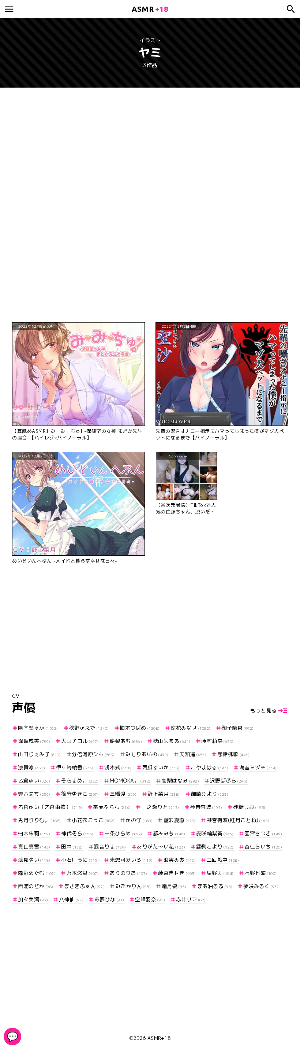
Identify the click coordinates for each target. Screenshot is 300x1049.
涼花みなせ (190, 727)
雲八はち (34, 793)
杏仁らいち (263, 846)
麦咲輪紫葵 (215, 833)
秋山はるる (172, 740)
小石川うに (80, 859)
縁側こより (215, 846)
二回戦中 (223, 859)
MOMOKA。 (130, 780)
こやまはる (209, 767)
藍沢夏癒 (180, 820)
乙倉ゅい (34, 780)
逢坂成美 (34, 740)
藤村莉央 (217, 740)
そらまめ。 (80, 780)
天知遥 (192, 754)
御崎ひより (209, 793)
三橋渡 (123, 793)
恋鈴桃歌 (233, 754)
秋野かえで (89, 727)
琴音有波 (206, 806)
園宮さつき (263, 833)
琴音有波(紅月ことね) (238, 820)
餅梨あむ (126, 740)
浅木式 (117, 767)
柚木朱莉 (34, 833)
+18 (150, 9)
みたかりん (133, 886)
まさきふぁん (84, 886)
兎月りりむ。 (39, 820)
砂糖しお (249, 806)
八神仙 (71, 899)
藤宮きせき (177, 872)
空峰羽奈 (150, 899)
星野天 (220, 872)
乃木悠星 (83, 872)
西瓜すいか (161, 767)
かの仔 (139, 820)
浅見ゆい (34, 859)
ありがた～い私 (161, 846)
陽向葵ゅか (38, 727)
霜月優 (174, 886)
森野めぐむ (37, 872)
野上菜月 (163, 793)
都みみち (169, 833)
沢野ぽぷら (229, 780)
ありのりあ (128, 872)
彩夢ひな (109, 899)
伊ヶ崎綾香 (75, 767)
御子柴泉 (237, 727)
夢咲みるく (260, 886)
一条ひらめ (123, 833)
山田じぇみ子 (39, 754)
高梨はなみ (180, 780)
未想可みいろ (131, 859)
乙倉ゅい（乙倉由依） (50, 806)
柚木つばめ (140, 727)
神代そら (77, 833)
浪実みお (180, 859)
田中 (72, 846)
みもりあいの (147, 754)
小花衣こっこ (93, 820)
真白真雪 (34, 846)
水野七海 (260, 872)
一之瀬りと (160, 806)
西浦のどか (35, 886)
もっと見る (263, 710)
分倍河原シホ (93, 754)
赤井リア (191, 899)
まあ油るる (214, 886)
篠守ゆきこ (80, 793)
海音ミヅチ (258, 767)
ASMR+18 (159, 1038)
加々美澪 (33, 899)
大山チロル (80, 740)
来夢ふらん (112, 806)
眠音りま (110, 846)
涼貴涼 (31, 767)
